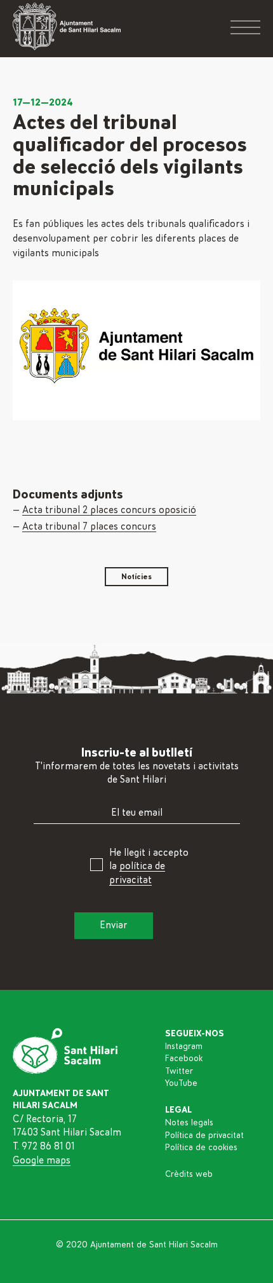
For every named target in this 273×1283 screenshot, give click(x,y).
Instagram (184, 1046)
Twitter (179, 1071)
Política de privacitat (204, 1135)
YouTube (181, 1083)
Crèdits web (189, 1174)
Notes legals (189, 1122)
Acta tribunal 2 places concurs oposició (109, 510)
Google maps (41, 1160)
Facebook (184, 1058)
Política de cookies (201, 1147)
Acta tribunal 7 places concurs (89, 526)
